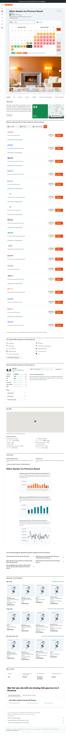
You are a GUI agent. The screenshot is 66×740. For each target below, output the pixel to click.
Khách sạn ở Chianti (45, 729)
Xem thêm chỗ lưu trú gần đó (58, 581)
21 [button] (24, 43)
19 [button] (18, 43)
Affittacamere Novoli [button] (25, 598)
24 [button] (12, 46)
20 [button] (21, 43)
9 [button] (41, 37)
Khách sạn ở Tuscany (36, 729)
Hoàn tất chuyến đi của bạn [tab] (14, 695)
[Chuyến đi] (2, 24)
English (43, 1)
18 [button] (15, 43)
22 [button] (27, 43)
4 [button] (15, 37)
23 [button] (30, 43)
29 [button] (27, 46)
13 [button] (21, 40)
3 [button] (12, 37)
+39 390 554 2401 (13, 18)
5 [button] (18, 37)
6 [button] (21, 37)
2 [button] (41, 34)
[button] (64, 1)
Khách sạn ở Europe (21, 729)
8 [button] (38, 37)
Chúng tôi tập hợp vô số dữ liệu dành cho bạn (18, 720)
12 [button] (18, 40)
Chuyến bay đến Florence (14, 703)
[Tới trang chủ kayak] (9, 5)
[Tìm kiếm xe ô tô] (2, 14)
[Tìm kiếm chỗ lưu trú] (2, 11)
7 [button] (24, 37)
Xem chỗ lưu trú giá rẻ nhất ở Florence (56, 608)
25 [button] (15, 46)
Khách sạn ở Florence (48, 703)
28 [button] (24, 46)
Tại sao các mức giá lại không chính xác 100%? (18, 722)
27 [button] (21, 46)
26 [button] (18, 46)
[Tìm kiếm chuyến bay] (2, 8)
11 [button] (15, 40)
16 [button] (30, 40)
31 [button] (12, 49)
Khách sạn (14, 729)
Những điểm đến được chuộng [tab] (28, 695)
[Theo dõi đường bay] (2, 20)
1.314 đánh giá (18, 14)
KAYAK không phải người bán (14, 718)
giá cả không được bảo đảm (30, 714)
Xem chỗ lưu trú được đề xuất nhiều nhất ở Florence (53, 636)
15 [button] (27, 40)
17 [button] (12, 43)
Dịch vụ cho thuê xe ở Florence (33, 703)
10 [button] (12, 40)
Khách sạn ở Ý (29, 729)
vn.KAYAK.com (8, 729)
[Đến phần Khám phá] (2, 17)
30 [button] (31, 46)
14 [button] (24, 40)
